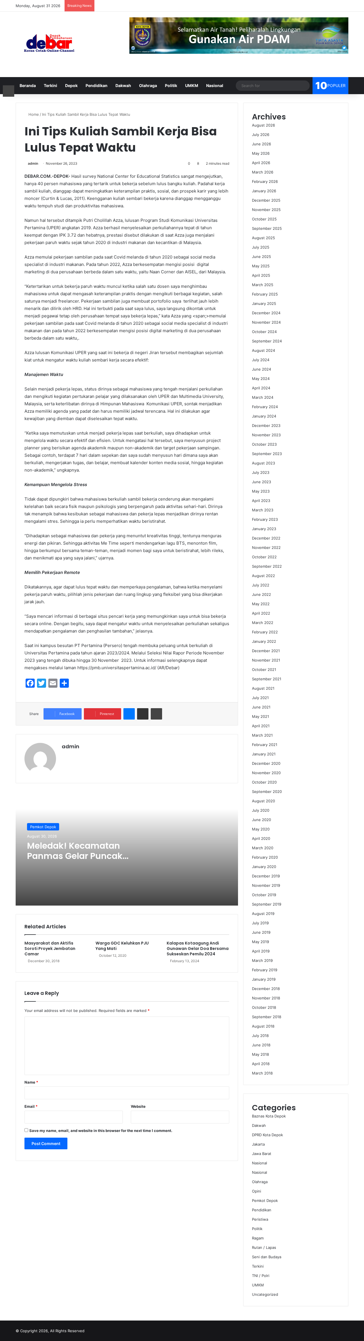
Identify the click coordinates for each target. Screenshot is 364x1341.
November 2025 (266, 209)
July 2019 (260, 923)
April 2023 (261, 500)
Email (31, 1106)
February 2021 (264, 744)
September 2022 (267, 566)
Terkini (50, 85)
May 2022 (261, 604)
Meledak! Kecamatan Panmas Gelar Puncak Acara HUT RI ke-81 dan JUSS (77, 861)
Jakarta (258, 1144)
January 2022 (264, 641)
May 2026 (261, 153)
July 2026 (260, 134)
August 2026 (263, 125)
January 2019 (264, 979)
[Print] (156, 714)
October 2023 (264, 444)
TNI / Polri (260, 1275)
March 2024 (262, 397)
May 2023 (261, 491)
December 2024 (266, 313)
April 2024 (261, 388)
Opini (256, 1191)
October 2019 (264, 894)
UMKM (191, 85)
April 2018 (261, 1063)
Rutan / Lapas (264, 1247)
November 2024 (266, 322)
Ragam (258, 1238)
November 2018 (266, 998)
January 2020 (264, 866)
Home (33, 114)
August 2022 (263, 575)
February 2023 (265, 519)
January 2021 (264, 754)
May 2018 (260, 1054)
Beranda (28, 85)
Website (138, 1106)
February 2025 (265, 294)
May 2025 (261, 266)
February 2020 (265, 857)
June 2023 (261, 482)
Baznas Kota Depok (269, 1116)
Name (31, 1082)
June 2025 (261, 256)
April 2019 (261, 951)
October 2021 (264, 669)
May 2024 (261, 378)
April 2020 (261, 838)
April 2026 (261, 162)
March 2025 (262, 284)
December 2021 (266, 650)
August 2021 (263, 688)
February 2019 (264, 970)
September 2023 (267, 453)
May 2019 (260, 941)
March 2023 (262, 510)
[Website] (65, 756)
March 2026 (262, 172)
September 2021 (266, 679)
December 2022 (266, 538)
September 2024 (267, 341)
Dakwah (123, 85)
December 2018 (266, 988)
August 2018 (263, 1026)
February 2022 (265, 632)
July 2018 (260, 1035)
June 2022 (261, 594)
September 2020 (267, 791)
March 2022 (262, 622)
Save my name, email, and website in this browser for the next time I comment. (100, 1130)
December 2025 (266, 200)
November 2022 (266, 547)
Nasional (214, 85)
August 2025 (263, 237)
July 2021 (260, 697)
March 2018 (262, 1073)
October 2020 (264, 782)
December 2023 (266, 425)
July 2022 (260, 585)
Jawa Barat (261, 1153)
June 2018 (261, 1045)
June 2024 (261, 369)
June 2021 (261, 707)
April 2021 (261, 726)
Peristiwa (260, 1219)
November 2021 (266, 660)
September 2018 (266, 1016)
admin (33, 163)
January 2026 (264, 191)
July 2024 (260, 360)
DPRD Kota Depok (267, 1135)
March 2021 (262, 735)
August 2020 (263, 801)
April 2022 (261, 613)
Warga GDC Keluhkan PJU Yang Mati (122, 945)
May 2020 (261, 829)
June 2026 (261, 144)
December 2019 (266, 876)
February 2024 (265, 406)
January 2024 (264, 416)
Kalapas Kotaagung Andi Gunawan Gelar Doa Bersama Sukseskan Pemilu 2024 (198, 948)
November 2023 (266, 435)
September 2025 (267, 228)
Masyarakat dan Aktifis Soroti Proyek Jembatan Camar (49, 948)
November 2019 (266, 885)
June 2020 (261, 819)
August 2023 (263, 463)
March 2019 (262, 960)
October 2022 (264, 557)
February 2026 (265, 181)
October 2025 (264, 219)
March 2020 (262, 848)
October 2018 (264, 1007)
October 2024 (264, 331)
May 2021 (260, 716)
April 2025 (261, 275)
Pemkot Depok (43, 827)
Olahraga (148, 85)
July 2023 (260, 472)
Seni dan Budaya (266, 1257)
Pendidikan (96, 85)
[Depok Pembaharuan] (49, 44)
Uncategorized (265, 1294)
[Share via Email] (142, 714)
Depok (71, 85)
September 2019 (266, 904)
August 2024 (263, 350)
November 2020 (266, 772)
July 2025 (260, 247)
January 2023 (264, 528)
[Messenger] (129, 714)
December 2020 (266, 763)
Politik (171, 85)
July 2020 (260, 810)
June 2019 (261, 932)
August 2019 (263, 913)
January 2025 (264, 303)
